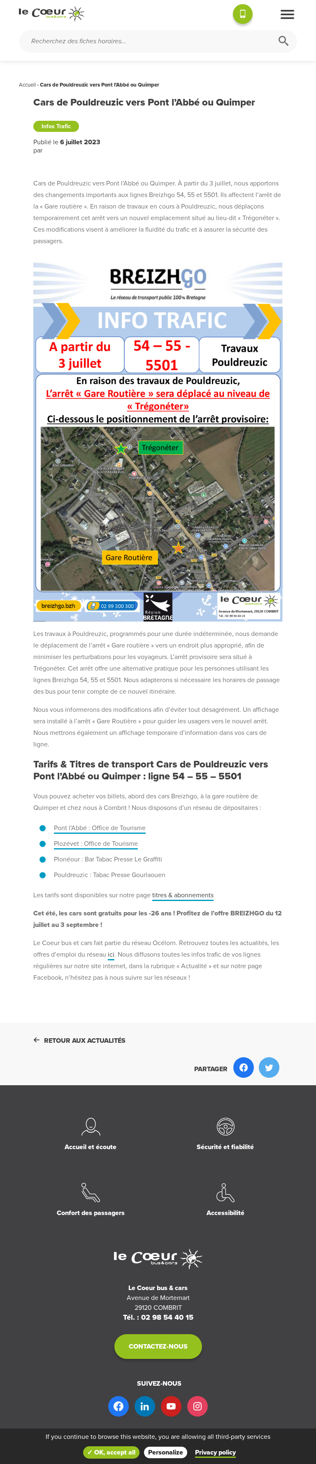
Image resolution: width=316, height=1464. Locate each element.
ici (111, 954)
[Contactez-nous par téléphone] (243, 15)
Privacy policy (215, 1452)
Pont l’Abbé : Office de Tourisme (100, 828)
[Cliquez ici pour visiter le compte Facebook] (118, 1406)
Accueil (27, 85)
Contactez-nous (158, 1346)
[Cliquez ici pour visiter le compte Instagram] (197, 1406)
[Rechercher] (283, 41)
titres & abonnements (183, 895)
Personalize (165, 1452)
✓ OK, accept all (111, 1452)
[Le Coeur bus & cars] (52, 14)
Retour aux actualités (84, 1041)
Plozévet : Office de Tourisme (96, 844)
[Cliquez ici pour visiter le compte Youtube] (171, 1406)
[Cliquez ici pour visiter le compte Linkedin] (145, 1406)
